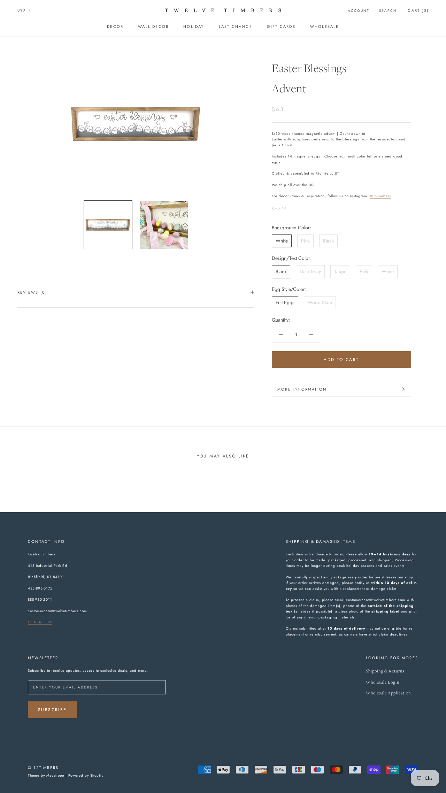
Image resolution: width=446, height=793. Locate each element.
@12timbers (380, 196)
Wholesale (324, 26)
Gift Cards (281, 26)
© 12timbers (43, 767)
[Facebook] (294, 207)
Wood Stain (320, 302)
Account (358, 10)
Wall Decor (153, 26)
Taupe (340, 271)
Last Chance (235, 26)
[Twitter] (303, 207)
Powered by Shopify (85, 775)
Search (388, 10)
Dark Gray (310, 271)
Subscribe (52, 710)
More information (302, 389)
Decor (115, 26)
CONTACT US (40, 622)
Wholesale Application (388, 693)
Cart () (418, 10)
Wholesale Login (382, 682)
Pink (305, 240)
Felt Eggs (285, 302)
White (282, 240)
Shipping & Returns (385, 671)
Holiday (193, 26)
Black (328, 240)
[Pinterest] (312, 207)
